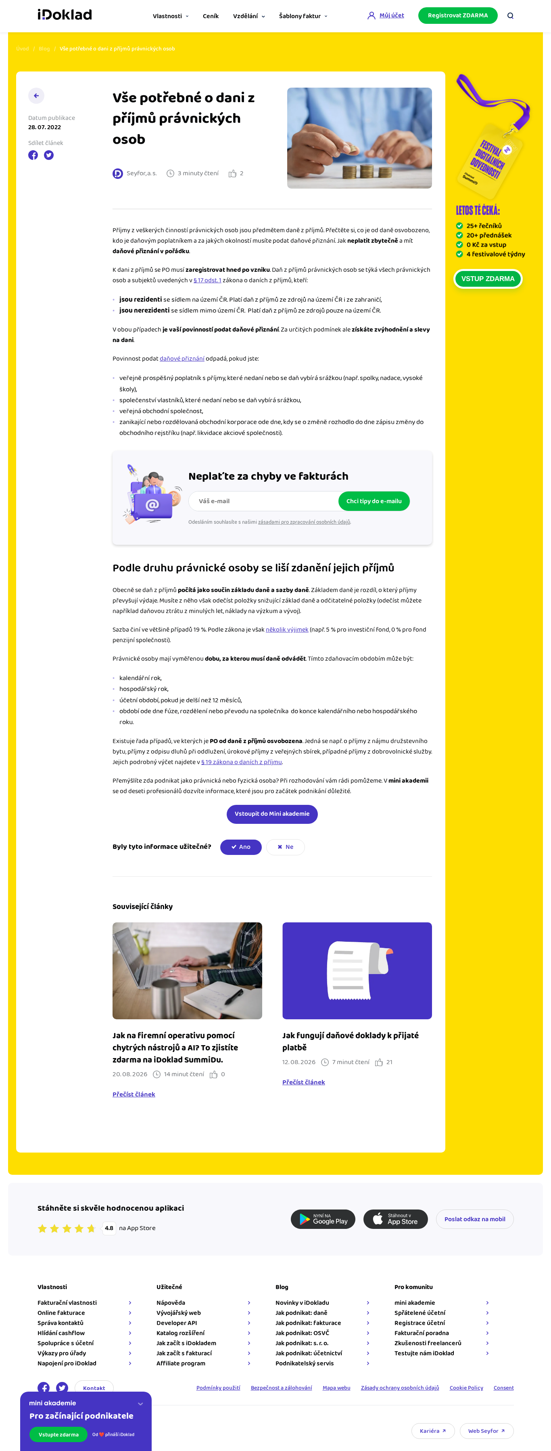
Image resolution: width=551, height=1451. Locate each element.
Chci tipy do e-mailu (374, 501)
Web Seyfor (483, 1431)
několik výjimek (287, 630)
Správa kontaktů (60, 1323)
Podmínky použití (218, 1388)
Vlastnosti (167, 16)
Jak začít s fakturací (184, 1353)
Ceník (211, 16)
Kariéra (430, 1431)
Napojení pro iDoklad (67, 1364)
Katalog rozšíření (181, 1333)
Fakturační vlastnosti (67, 1303)
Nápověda (171, 1303)
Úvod (22, 48)
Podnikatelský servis (305, 1364)
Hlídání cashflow (61, 1333)
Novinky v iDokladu (302, 1303)
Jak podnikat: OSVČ (302, 1333)
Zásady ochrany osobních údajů (400, 1388)
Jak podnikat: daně (302, 1313)
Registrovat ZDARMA (458, 15)
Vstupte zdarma (59, 1434)
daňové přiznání (182, 359)
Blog (44, 48)
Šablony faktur (300, 16)
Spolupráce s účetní (66, 1343)
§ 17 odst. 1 (207, 280)
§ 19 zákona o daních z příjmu (241, 762)
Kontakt (94, 1388)
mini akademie (414, 1303)
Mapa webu (337, 1388)
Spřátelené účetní (419, 1313)
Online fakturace (61, 1313)
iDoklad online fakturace (65, 15)
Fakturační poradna (421, 1333)
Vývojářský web (179, 1313)
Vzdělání (245, 16)
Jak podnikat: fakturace (308, 1323)
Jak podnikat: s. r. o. (302, 1343)
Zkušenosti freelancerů (427, 1343)
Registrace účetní (419, 1323)
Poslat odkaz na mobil (475, 1219)
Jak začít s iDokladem (186, 1343)
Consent (504, 1388)
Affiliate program (181, 1364)
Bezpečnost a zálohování (281, 1388)
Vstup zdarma (488, 279)
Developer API (177, 1323)
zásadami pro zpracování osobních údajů (304, 522)
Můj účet (392, 15)
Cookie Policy (466, 1388)
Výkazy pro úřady (62, 1353)
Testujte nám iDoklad (424, 1353)
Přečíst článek (134, 1095)
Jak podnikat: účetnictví (309, 1353)
